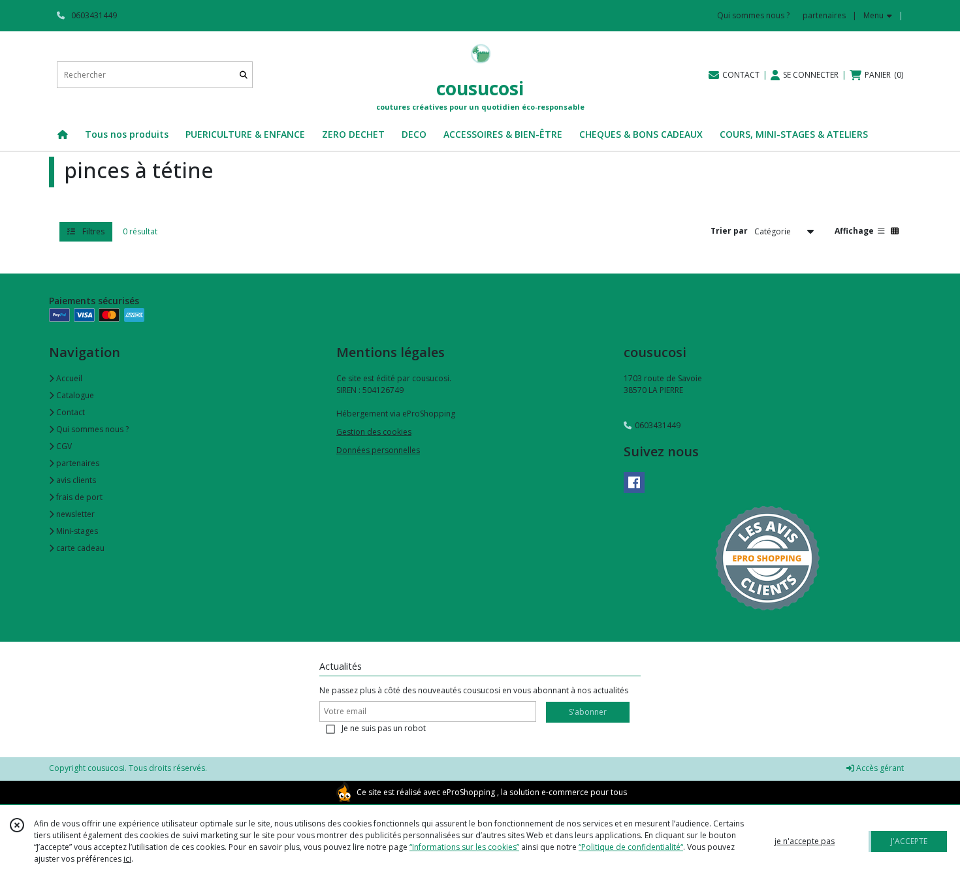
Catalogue (74, 395)
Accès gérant (879, 768)
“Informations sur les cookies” (464, 847)
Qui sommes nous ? (91, 429)
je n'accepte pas (805, 841)
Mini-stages (76, 531)
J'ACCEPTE (909, 841)
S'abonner (588, 711)
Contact (69, 412)
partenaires (76, 463)
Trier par (729, 230)
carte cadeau (79, 548)
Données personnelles (378, 450)
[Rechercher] (243, 74)
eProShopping (468, 792)
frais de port (78, 497)
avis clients (75, 480)
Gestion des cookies (373, 431)
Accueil (68, 378)
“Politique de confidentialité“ (631, 847)
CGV (63, 446)
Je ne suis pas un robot (384, 728)
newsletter (74, 514)
